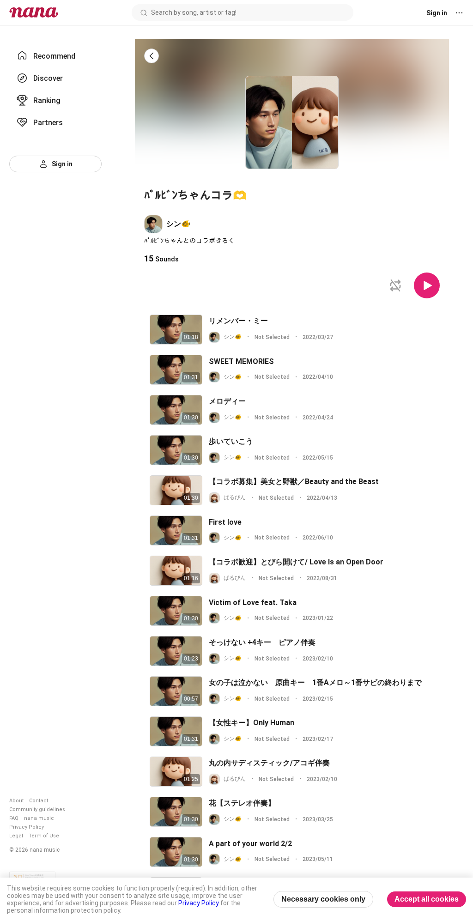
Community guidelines (37, 809)
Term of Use (44, 836)
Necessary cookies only (323, 899)
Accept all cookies (426, 899)
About (16, 801)
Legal (16, 836)
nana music (39, 818)
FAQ (13, 818)
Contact (38, 801)
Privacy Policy (26, 827)
